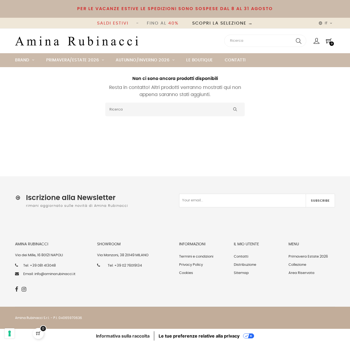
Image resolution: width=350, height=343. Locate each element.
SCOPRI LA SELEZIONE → (222, 23)
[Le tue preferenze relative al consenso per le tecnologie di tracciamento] (9, 333)
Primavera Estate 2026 (308, 256)
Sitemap (241, 273)
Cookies (186, 273)
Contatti (241, 256)
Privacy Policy (191, 265)
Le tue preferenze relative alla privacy (199, 336)
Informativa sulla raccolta (123, 336)
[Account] (316, 41)
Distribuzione (245, 265)
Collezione (297, 265)
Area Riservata (301, 273)
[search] (298, 41)
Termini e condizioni (196, 256)
